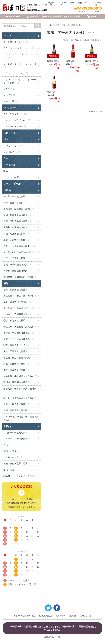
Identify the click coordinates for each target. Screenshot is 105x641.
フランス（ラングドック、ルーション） (20, 56)
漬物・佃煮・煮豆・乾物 (16, 463)
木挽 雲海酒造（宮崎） (16, 370)
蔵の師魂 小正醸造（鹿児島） (20, 376)
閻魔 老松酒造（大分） (16, 345)
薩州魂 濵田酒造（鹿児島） (18, 382)
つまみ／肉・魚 (12, 457)
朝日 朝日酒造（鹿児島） (17, 289)
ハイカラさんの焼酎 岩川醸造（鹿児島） (20, 418)
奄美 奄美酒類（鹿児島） (17, 302)
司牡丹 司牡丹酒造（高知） (18, 252)
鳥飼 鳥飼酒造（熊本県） (17, 410)
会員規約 (73, 616)
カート (72, 4)
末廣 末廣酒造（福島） (16, 240)
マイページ (62, 4)
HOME (51, 25)
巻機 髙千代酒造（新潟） (17, 264)
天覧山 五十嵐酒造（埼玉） (19, 246)
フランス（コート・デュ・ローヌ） (20, 65)
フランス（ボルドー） (15, 42)
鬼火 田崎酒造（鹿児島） (17, 351)
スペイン (9, 95)
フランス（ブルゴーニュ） (18, 48)
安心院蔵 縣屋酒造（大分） (18, 308)
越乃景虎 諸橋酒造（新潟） (18, 209)
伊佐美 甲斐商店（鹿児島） (18, 339)
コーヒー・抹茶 (12, 177)
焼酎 (58, 25)
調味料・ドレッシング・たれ (19, 476)
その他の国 (10, 101)
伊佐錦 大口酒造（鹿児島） (18, 333)
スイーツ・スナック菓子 (16, 439)
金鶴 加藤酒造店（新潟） (17, 215)
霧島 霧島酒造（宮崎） (16, 364)
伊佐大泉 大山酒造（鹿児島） (19, 327)
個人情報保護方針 (46, 616)
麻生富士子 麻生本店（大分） (19, 296)
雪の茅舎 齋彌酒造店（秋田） (19, 277)
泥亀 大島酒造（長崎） (16, 404)
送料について (83, 4)
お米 (6, 445)
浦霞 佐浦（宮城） (14, 203)
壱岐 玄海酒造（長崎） (16, 320)
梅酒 (6, 171)
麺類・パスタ (10, 451)
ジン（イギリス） (13, 145)
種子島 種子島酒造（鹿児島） (19, 398)
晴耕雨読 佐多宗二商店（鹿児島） (20, 390)
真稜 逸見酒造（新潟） (16, 233)
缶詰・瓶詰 (9, 469)
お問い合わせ (96, 4)
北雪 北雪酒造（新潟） (16, 258)
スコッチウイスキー (15, 114)
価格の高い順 (88, 40)
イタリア (9, 89)
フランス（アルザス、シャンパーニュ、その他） (20, 81)
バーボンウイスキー (14, 126)
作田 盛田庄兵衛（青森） (17, 221)
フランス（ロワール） (15, 73)
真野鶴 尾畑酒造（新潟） (17, 271)
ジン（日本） (11, 152)
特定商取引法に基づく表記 (24, 616)
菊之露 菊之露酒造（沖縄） (19, 357)
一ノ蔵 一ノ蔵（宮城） (16, 196)
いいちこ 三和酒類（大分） (18, 314)
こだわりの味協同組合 (15, 432)
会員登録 (51, 4)
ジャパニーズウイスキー (16, 120)
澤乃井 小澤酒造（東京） (17, 227)
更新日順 (98, 40)
